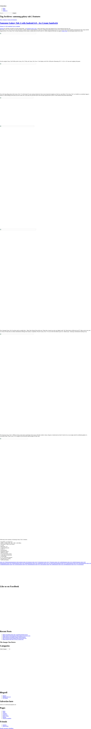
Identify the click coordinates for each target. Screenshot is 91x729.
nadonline (10, 26)
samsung (10, 562)
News (1, 19)
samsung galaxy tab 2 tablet (48, 564)
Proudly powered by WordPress (6, 728)
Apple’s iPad (64, 31)
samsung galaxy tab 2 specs (37, 564)
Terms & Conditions (7, 718)
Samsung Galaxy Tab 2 (32, 28)
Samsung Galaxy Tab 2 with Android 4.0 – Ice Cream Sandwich (29, 23)
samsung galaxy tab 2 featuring (22, 563)
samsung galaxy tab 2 (23, 562)
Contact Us (5, 10)
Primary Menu (3, 6)
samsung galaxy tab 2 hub (34, 563)
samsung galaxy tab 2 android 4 (70, 562)
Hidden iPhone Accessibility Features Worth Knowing (14, 637)
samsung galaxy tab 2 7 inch (34, 562)
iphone (7, 562)
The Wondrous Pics (9, 2)
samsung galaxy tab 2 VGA (73, 564)
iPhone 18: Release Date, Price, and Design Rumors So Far (15, 634)
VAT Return (5, 698)
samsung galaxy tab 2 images (63, 563)
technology (81, 564)
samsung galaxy (15, 562)
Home (4, 8)
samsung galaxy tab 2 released (25, 564)
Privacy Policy (6, 716)
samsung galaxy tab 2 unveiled (60, 564)
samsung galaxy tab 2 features (9, 563)
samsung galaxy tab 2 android (57, 562)
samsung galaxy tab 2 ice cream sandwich (48, 563)
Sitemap (4, 717)
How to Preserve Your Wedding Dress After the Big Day (15, 638)
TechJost (4, 724)
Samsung (5, 19)
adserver (4, 695)
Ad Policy (5, 713)
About (4, 9)
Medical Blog (5, 726)
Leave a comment (16, 26)
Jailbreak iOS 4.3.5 (7, 696)
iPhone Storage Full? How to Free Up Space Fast (13, 639)
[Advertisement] (40, 574)
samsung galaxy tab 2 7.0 (45, 562)
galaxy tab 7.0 (3, 562)
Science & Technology (12, 19)
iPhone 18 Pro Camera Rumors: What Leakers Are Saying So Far (16, 635)
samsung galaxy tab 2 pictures (12, 564)
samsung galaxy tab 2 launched (76, 563)
